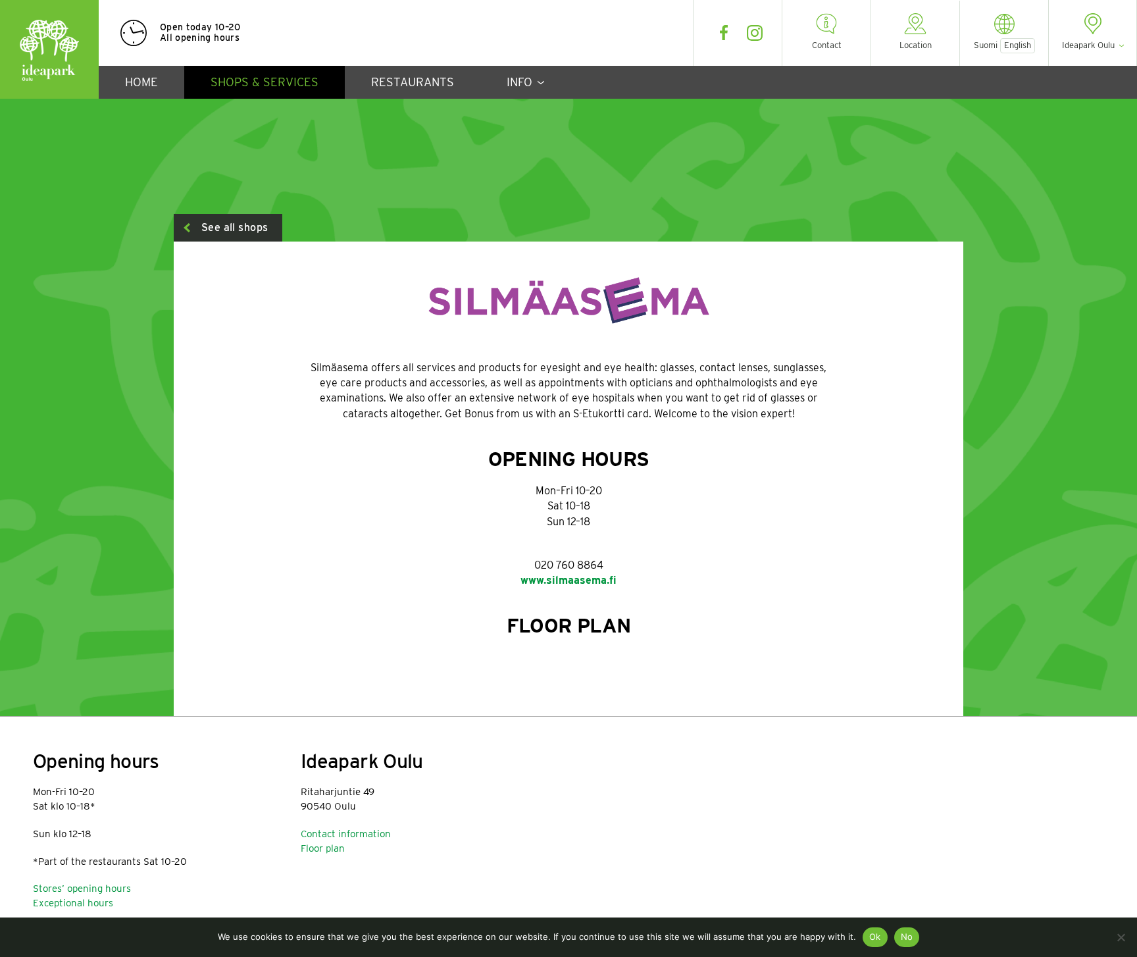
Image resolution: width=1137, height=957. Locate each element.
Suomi (986, 45)
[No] (1120, 937)
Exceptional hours (73, 903)
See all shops (234, 227)
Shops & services (264, 82)
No (907, 936)
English (1017, 45)
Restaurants (412, 82)
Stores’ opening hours (82, 888)
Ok (875, 936)
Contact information (346, 834)
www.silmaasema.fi (568, 580)
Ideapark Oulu (49, 49)
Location (915, 45)
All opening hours (200, 37)
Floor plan (323, 848)
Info (519, 82)
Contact (827, 45)
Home (141, 82)
